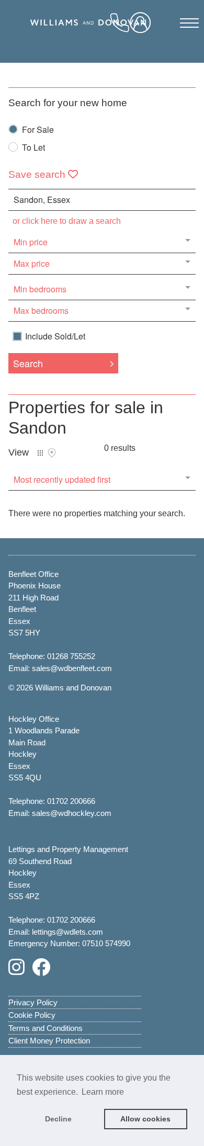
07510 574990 (106, 943)
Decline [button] (58, 1119)
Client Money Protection (49, 1040)
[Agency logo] (102, 33)
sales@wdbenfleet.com (72, 668)
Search (28, 363)
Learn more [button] (103, 1091)
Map (51, 453)
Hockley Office (33, 718)
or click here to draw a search (67, 221)
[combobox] (102, 200)
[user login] (142, 26)
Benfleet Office (33, 574)
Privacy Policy (33, 1002)
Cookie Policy (31, 1015)
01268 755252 (71, 656)
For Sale (38, 130)
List (40, 453)
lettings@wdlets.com (67, 931)
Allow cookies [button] (145, 1119)
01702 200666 (71, 801)
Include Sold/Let (55, 336)
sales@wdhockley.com (71, 813)
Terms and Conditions (45, 1028)
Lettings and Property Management (68, 849)
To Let (33, 148)
